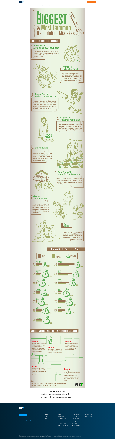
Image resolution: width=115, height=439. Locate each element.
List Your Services (88, 414)
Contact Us (82, 2)
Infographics (25, 5)
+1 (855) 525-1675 (62, 418)
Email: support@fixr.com (63, 425)
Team (46, 421)
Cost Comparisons (75, 421)
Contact (60, 414)
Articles (75, 2)
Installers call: (61, 416)
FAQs (46, 418)
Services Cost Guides (76, 418)
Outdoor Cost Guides (76, 416)
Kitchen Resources (75, 423)
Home (20, 5)
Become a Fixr (91, 2)
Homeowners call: (61, 421)
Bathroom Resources (76, 425)
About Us (47, 414)
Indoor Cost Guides (75, 414)
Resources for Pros (88, 416)
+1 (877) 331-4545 (62, 423)
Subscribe (23, 414)
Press (46, 416)
